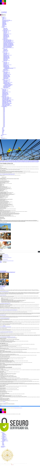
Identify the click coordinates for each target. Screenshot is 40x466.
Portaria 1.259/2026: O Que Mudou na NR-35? (7, 257)
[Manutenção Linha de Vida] (1, 255)
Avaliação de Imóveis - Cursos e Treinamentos (23, 160)
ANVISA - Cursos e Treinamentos (16, 160)
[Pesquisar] (39, 251)
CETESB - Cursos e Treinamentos (31, 160)
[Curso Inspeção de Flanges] (1, 260)
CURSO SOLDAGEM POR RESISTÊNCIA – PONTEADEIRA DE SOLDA (7, 272)
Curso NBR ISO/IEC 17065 (2, 240)
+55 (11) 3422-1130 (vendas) (4, 12)
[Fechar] (1, 8)
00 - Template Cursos (10, 160)
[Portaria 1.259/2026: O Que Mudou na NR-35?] (1, 258)
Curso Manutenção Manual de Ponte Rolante (3, 231)
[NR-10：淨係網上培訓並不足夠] (4, 282)
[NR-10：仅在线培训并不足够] (4, 276)
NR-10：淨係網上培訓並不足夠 (3, 285)
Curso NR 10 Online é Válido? (3, 271)
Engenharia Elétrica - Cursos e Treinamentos (8, 161)
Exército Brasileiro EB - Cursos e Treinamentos (34, 161)
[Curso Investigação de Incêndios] (1, 256)
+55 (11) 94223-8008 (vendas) (4, 11)
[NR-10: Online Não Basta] (2, 286)
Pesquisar (1, 250)
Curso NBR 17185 (1, 249)
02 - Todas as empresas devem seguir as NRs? (4, 291)
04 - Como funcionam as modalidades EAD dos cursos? (5, 303)
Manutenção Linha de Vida (5, 254)
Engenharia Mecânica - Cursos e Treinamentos (17, 161)
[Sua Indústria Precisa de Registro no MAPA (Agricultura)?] (1, 266)
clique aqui (4, 401)
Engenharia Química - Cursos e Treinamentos (26, 161)
